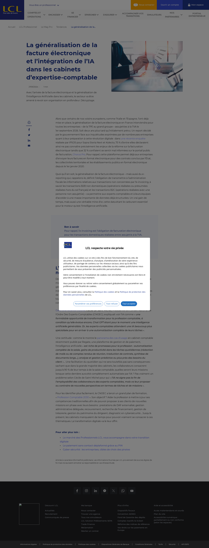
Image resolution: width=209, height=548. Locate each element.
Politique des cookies (104, 292)
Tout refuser (112, 303)
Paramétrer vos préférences (88, 303)
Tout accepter (128, 303)
